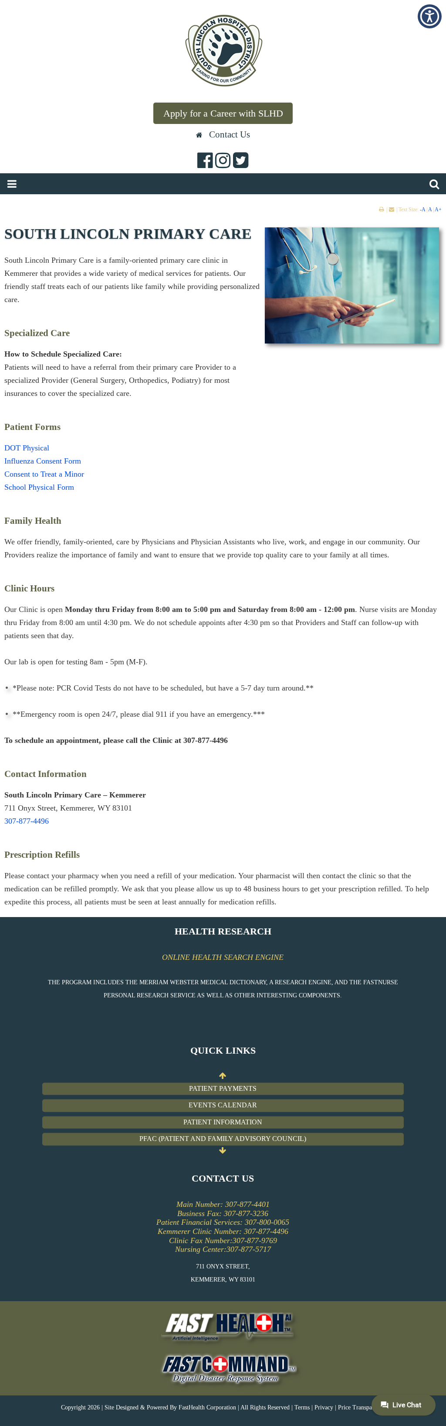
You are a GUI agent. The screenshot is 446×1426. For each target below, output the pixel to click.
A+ (438, 209)
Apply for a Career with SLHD (223, 113)
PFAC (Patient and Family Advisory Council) (222, 1139)
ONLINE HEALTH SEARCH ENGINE (223, 957)
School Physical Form (39, 487)
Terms (302, 1407)
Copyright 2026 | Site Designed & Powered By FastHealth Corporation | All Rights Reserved (175, 1407)
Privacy (323, 1407)
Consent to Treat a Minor (44, 474)
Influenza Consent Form (42, 461)
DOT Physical (26, 447)
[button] (430, 16)
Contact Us (229, 134)
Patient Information (222, 1122)
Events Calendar (223, 1105)
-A (422, 209)
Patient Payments (223, 1088)
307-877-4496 (26, 821)
